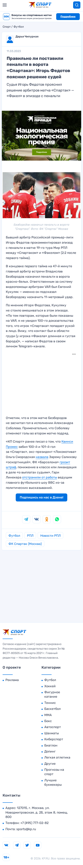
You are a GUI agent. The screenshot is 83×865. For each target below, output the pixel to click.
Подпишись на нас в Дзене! (41, 497)
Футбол (18, 26)
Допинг (50, 751)
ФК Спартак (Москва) (25, 544)
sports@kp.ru (26, 829)
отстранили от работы (39, 477)
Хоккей (50, 686)
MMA (48, 715)
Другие (50, 764)
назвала (42, 457)
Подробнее (68, 16)
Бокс (48, 721)
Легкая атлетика (57, 757)
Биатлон (50, 745)
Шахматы (51, 733)
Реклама (12, 680)
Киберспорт (53, 739)
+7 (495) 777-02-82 (34, 823)
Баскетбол (52, 709)
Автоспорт (52, 727)
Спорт (7, 26)
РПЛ (30, 535)
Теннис (50, 703)
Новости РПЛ (50, 535)
